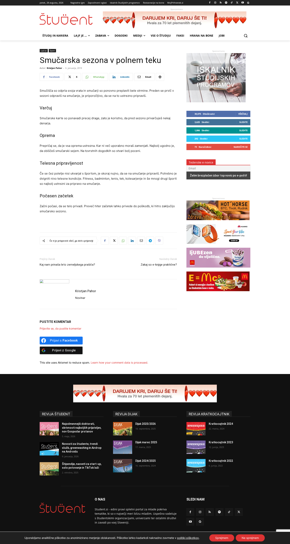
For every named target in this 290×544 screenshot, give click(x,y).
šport (52, 50)
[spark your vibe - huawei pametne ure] (218, 246)
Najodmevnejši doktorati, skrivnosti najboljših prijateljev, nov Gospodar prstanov (81, 427)
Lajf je (44, 50)
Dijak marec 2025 (146, 442)
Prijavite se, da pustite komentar (60, 328)
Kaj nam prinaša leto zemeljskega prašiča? (67, 264)
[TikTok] (231, 3)
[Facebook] (210, 3)
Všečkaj (243, 113)
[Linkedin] (132, 241)
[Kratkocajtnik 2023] (196, 447)
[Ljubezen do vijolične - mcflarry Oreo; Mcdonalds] (218, 269)
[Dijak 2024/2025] (122, 465)
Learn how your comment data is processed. (119, 362)
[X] (237, 3)
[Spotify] (226, 3)
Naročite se (241, 146)
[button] (245, 35)
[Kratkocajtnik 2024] (196, 428)
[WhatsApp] (123, 241)
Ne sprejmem (250, 537)
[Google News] (248, 3)
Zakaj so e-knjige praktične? (159, 264)
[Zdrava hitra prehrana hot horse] (218, 222)
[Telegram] (150, 241)
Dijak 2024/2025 (145, 460)
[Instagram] (215, 3)
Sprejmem (221, 537)
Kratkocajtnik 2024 (221, 423)
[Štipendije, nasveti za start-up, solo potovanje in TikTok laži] (49, 469)
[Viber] (159, 241)
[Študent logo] (71, 19)
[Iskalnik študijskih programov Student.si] (216, 101)
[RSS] (220, 3)
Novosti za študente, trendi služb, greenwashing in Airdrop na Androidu (81, 447)
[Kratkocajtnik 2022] (196, 465)
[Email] (141, 241)
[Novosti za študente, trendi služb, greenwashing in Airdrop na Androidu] (49, 448)
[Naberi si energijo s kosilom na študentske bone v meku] (218, 293)
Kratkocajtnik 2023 (221, 442)
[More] (160, 77)
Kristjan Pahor (54, 67)
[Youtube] (242, 3)
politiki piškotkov (188, 537)
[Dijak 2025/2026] (122, 428)
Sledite (243, 122)
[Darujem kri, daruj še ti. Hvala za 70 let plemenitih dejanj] (176, 20)
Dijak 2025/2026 (145, 423)
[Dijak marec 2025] (122, 447)
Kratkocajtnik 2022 (221, 460)
